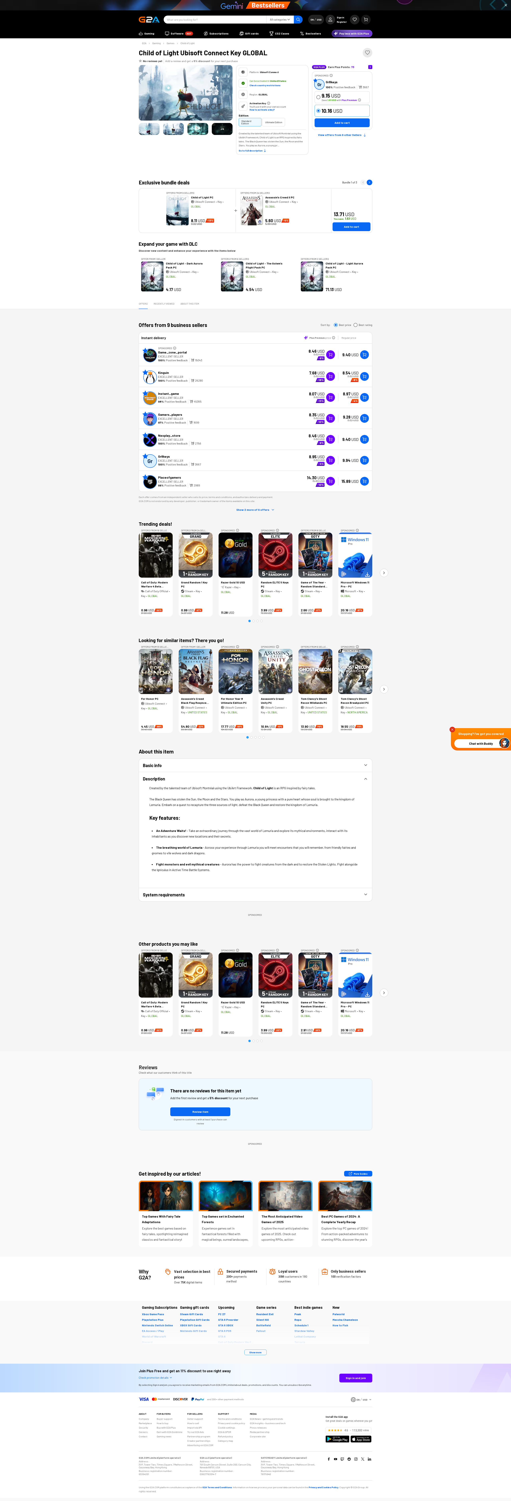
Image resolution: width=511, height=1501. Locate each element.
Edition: (244, 115)
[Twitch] (342, 1459)
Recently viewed (164, 303)
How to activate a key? (262, 109)
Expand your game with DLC (168, 244)
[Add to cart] (364, 354)
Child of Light (187, 43)
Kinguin (163, 372)
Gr (319, 84)
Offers (143, 303)
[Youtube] (335, 1459)
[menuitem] (146, 33)
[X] (362, 1459)
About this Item (189, 303)
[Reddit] (349, 1459)
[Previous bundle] (363, 182)
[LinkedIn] (369, 1459)
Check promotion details (153, 1377)
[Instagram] (356, 1459)
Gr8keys (332, 82)
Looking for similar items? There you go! (181, 640)
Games (170, 43)
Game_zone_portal (172, 352)
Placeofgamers (169, 477)
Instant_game (168, 393)
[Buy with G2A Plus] (330, 354)
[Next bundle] (369, 182)
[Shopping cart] (366, 19)
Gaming (156, 43)
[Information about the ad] (331, 75)
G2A (144, 43)
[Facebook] (329, 1459)
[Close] (506, 5)
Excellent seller (170, 356)
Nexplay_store (169, 435)
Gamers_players (170, 414)
